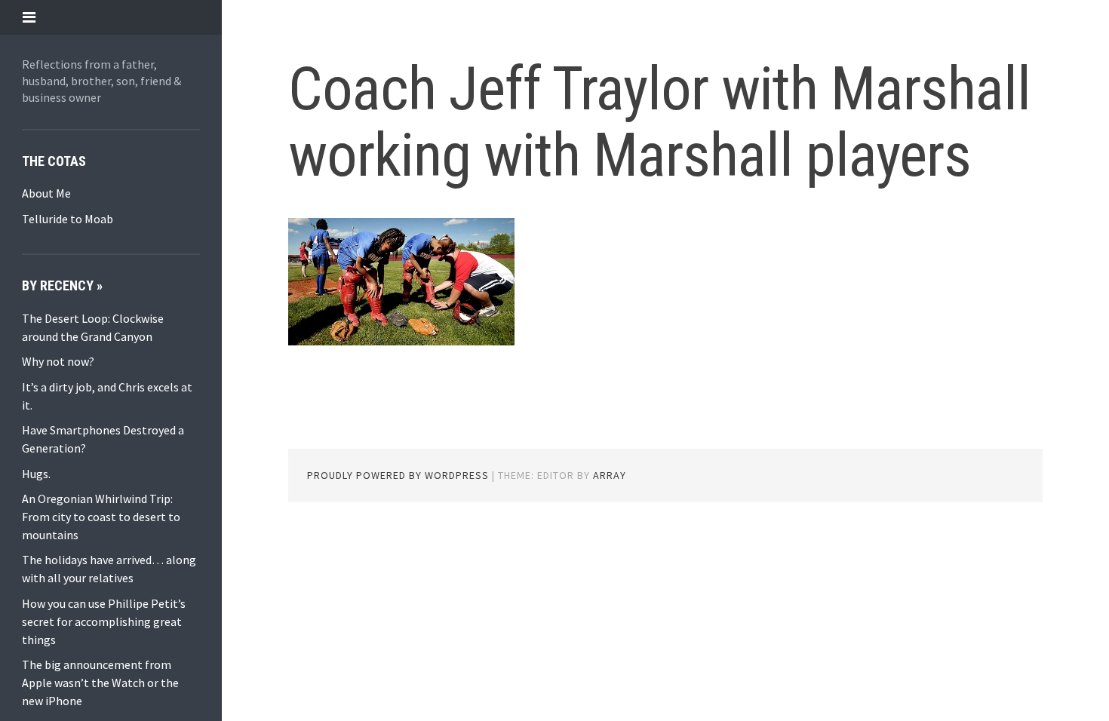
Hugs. (36, 473)
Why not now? (58, 361)
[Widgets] (29, 17)
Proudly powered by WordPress (398, 475)
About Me (46, 193)
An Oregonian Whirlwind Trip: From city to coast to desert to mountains (101, 516)
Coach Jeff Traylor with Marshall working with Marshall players (659, 122)
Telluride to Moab (67, 218)
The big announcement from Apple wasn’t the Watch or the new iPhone (100, 682)
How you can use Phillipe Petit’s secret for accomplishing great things (104, 621)
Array (609, 475)
